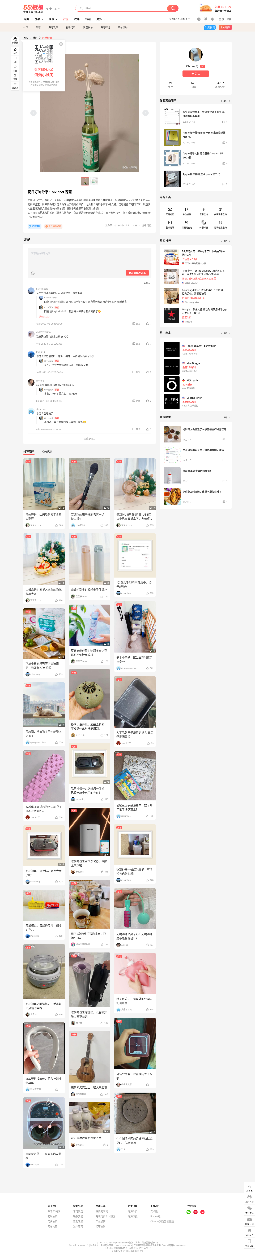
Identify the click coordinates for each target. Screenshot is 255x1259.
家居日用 (36, 226)
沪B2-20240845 (124, 1245)
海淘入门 (133, 1211)
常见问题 (78, 1211)
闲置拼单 (88, 27)
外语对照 (203, 227)
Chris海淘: (49, 307)
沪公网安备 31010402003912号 (127, 1251)
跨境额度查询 (220, 227)
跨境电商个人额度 (105, 1216)
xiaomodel (41, 409)
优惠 (37, 19)
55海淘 (33, 9)
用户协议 (52, 1221)
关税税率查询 (220, 214)
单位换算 (187, 214)
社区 (25, 27)
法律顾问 (78, 1226)
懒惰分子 (40, 380)
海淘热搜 (133, 1216)
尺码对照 (170, 214)
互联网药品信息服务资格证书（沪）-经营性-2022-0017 (160, 1245)
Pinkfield (40, 352)
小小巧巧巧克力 (43, 332)
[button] (53, 8)
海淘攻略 (53, 27)
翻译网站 (170, 227)
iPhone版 (155, 1216)
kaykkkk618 (42, 288)
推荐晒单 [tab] (29, 451)
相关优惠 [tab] (47, 451)
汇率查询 (203, 214)
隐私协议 (52, 1216)
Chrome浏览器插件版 (162, 1221)
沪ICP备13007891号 (79, 1245)
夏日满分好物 (55, 226)
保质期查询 (187, 227)
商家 (51, 19)
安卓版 (154, 1211)
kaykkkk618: (50, 297)
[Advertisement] (196, 537)
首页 (25, 37)
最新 (38, 27)
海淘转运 (105, 27)
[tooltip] (44, 65)
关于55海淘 (54, 1211)
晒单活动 (123, 27)
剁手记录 (70, 27)
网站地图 (52, 1226)
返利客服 (78, 1221)
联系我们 (78, 1216)
